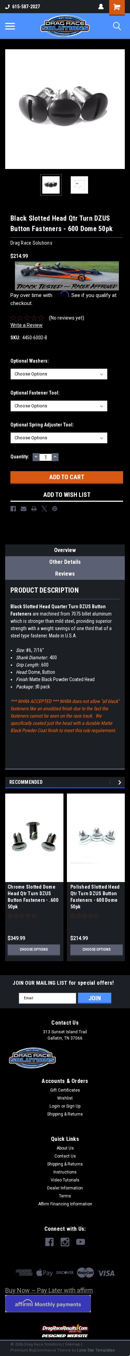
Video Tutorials (65, 1180)
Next (119, 109)
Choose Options (34, 949)
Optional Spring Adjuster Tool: (42, 424)
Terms (65, 1196)
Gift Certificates (65, 1090)
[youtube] (80, 1242)
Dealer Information (65, 1188)
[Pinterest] (55, 508)
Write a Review (26, 325)
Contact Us (65, 1156)
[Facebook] (13, 508)
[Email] (23, 508)
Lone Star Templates (96, 1350)
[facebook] (49, 1242)
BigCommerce (42, 1350)
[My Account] (101, 6)
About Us (65, 1148)
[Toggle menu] (10, 26)
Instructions (65, 1172)
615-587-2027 (26, 6)
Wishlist (65, 1098)
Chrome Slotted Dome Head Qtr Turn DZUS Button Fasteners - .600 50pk (33, 896)
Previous (10, 109)
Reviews (65, 573)
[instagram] (65, 1242)
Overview (65, 550)
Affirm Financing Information (65, 1204)
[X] (44, 508)
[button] (65, 1331)
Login (55, 1106)
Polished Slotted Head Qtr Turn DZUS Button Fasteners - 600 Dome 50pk (95, 896)
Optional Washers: (29, 361)
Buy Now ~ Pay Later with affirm (49, 1290)
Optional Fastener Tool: (35, 393)
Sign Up (73, 1106)
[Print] (34, 508)
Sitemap (72, 1344)
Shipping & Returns (65, 1114)
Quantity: (19, 456)
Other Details (65, 562)
